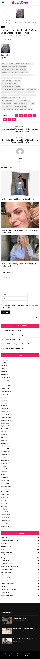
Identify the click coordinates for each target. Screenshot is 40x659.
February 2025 (5, 412)
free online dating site (8, 92)
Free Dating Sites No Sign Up (16, 335)
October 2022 (5, 492)
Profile (32, 103)
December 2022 (6, 486)
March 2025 (4, 409)
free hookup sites (31, 89)
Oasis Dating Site (6, 586)
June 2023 (4, 469)
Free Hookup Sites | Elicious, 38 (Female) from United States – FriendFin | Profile (19, 265)
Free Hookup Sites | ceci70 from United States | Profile (17, 199)
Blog (2, 549)
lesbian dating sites (14, 98)
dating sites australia (20, 75)
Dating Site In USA (6, 561)
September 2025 (6, 392)
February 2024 (5, 446)
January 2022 (5, 518)
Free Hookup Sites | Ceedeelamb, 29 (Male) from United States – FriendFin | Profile (20, 130)
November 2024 (6, 420)
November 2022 (6, 489)
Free (30, 75)
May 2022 (4, 506)
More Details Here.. (7, 40)
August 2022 (5, 498)
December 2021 (5, 521)
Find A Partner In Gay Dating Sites (24, 639)
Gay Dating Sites (6, 572)
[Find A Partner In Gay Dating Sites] (7, 641)
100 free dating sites (7, 63)
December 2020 (6, 526)
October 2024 (5, 423)
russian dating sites (21, 106)
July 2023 (3, 466)
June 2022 (4, 503)
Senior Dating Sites (6, 598)
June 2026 (4, 366)
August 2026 (5, 360)
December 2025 (6, 383)
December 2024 (6, 417)
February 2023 (5, 480)
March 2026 (4, 374)
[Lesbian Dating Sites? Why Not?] (7, 631)
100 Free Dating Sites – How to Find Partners (22, 344)
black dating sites (21, 69)
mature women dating (8, 101)
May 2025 (4, 403)
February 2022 (5, 515)
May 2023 (4, 472)
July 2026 (4, 363)
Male (24, 98)
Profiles (3, 27)
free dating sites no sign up (9, 83)
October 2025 (5, 389)
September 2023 (6, 460)
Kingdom (4, 98)
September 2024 (6, 426)
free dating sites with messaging (11, 86)
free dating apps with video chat (11, 78)
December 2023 (5, 452)
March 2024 (4, 443)
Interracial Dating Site (7, 578)
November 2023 (5, 455)
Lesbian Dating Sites (7, 581)
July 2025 (4, 397)
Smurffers (23, 109)
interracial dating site (28, 95)
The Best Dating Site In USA (15, 348)
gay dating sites (29, 92)
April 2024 (4, 440)
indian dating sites (14, 95)
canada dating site (7, 72)
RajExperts (28, 656)
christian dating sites (21, 72)
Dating (3, 558)
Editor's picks (7, 613)
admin (4, 35)
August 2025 (5, 394)
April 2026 (4, 371)
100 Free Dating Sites (7, 538)
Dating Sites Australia (7, 564)
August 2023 (4, 463)
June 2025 (4, 400)
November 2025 (6, 386)
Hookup (4, 95)
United (30, 109)
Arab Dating (4, 543)
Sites (16, 109)
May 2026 (4, 369)
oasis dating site (6, 103)
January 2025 (5, 414)
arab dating (22, 66)
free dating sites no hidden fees (11, 81)
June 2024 (4, 435)
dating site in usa (7, 75)
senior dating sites (7, 109)
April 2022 (4, 509)
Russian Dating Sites (7, 595)
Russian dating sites (19, 618)
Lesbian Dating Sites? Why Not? (23, 629)
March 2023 (4, 478)
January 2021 (4, 523)
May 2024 (4, 437)
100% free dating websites (9, 66)
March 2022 (4, 512)
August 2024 (5, 429)
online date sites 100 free (21, 103)
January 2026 (5, 380)
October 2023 (5, 457)
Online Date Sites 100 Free (8, 589)
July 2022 (4, 500)
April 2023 (4, 475)
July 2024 (4, 432)
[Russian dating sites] (7, 620)
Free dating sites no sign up (15, 330)
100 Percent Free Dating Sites (9, 541)
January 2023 (5, 483)
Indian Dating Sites (6, 575)
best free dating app (8, 69)
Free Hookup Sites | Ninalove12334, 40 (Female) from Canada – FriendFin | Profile (20, 141)
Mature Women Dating (7, 584)
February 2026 (5, 377)
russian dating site (7, 106)
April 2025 (4, 406)
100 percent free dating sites (24, 63)
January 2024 (5, 449)
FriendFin (19, 92)
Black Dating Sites (6, 546)
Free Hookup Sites (6, 569)
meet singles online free (23, 101)
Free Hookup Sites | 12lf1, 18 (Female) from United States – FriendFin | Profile (19, 231)
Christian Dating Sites (13, 339)
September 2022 (6, 495)
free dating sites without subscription (13, 89)
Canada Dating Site (6, 552)
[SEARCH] (37, 318)
